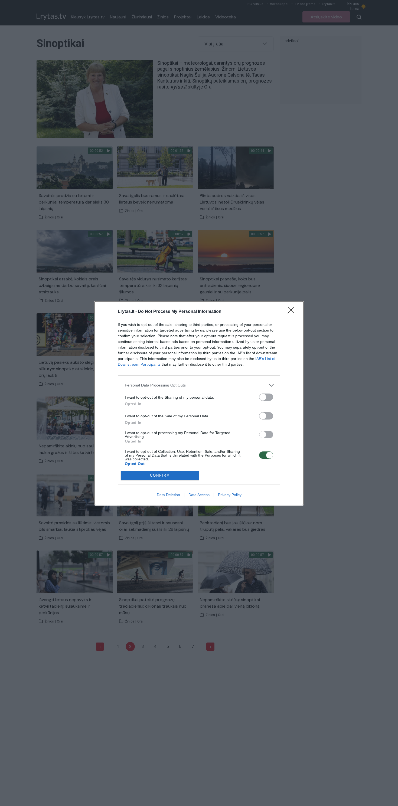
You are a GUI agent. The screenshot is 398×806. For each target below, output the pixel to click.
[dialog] (199, 403)
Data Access (199, 495)
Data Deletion (168, 495)
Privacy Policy (230, 495)
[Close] (293, 312)
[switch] (266, 397)
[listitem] (199, 385)
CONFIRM (160, 475)
